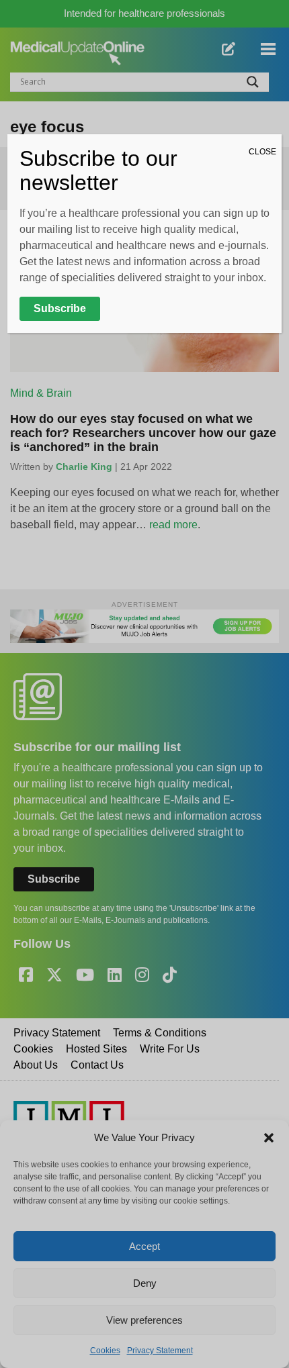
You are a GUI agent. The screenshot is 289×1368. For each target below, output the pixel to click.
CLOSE (262, 151)
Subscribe (60, 308)
